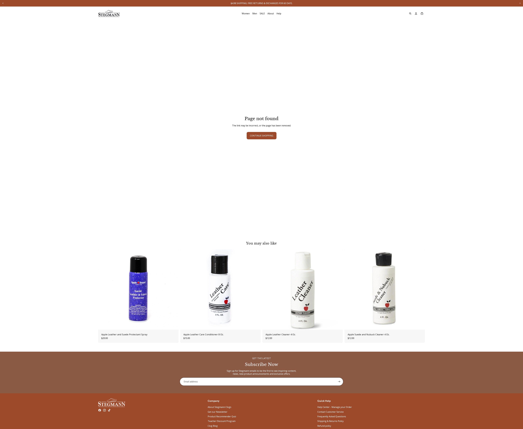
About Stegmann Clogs (219, 407)
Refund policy (324, 425)
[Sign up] (339, 381)
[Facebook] (99, 410)
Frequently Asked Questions (331, 416)
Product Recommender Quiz (222, 416)
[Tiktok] (109, 410)
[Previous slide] (3, 3)
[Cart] (422, 13)
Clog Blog (213, 425)
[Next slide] (520, 3)
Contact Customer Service (330, 411)
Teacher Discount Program (221, 421)
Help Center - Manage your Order (334, 407)
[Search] (410, 13)
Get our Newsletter (217, 411)
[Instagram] (104, 410)
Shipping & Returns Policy (330, 421)
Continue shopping (261, 135)
